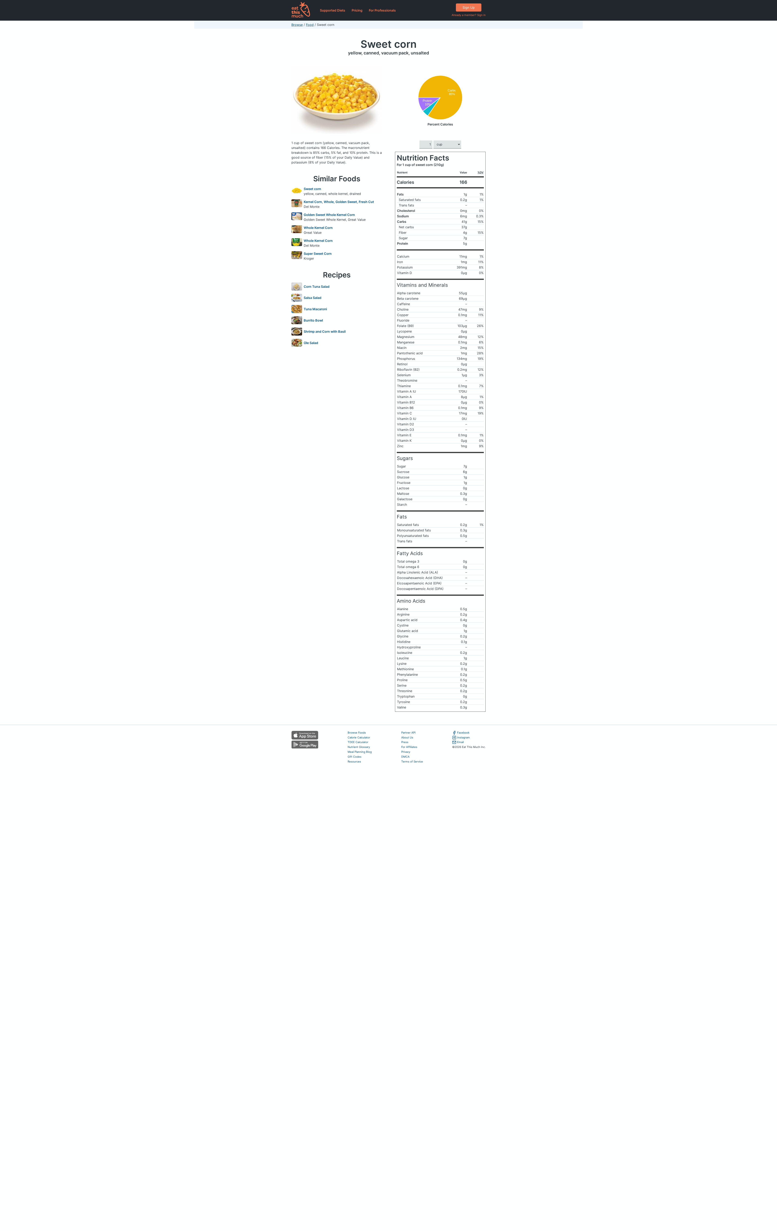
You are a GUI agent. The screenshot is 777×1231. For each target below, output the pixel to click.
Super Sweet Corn (318, 254)
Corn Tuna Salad (316, 287)
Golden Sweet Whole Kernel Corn (329, 215)
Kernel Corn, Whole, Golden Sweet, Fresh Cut (339, 202)
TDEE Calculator (358, 742)
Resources (354, 761)
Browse (297, 25)
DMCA (405, 756)
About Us (407, 737)
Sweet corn (389, 44)
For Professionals (382, 10)
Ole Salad (311, 343)
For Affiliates (409, 747)
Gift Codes (354, 756)
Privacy (405, 751)
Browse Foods (357, 732)
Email (460, 742)
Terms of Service (412, 761)
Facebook (463, 732)
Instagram (463, 737)
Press (404, 742)
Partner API (408, 732)
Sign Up (469, 7)
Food (310, 25)
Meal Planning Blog (360, 751)
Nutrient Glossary (359, 747)
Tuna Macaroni (315, 309)
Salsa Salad (312, 298)
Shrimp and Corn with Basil (325, 331)
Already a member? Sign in (469, 15)
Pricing (357, 10)
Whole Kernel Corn (318, 228)
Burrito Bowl (313, 320)
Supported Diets (332, 10)
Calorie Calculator (359, 737)
